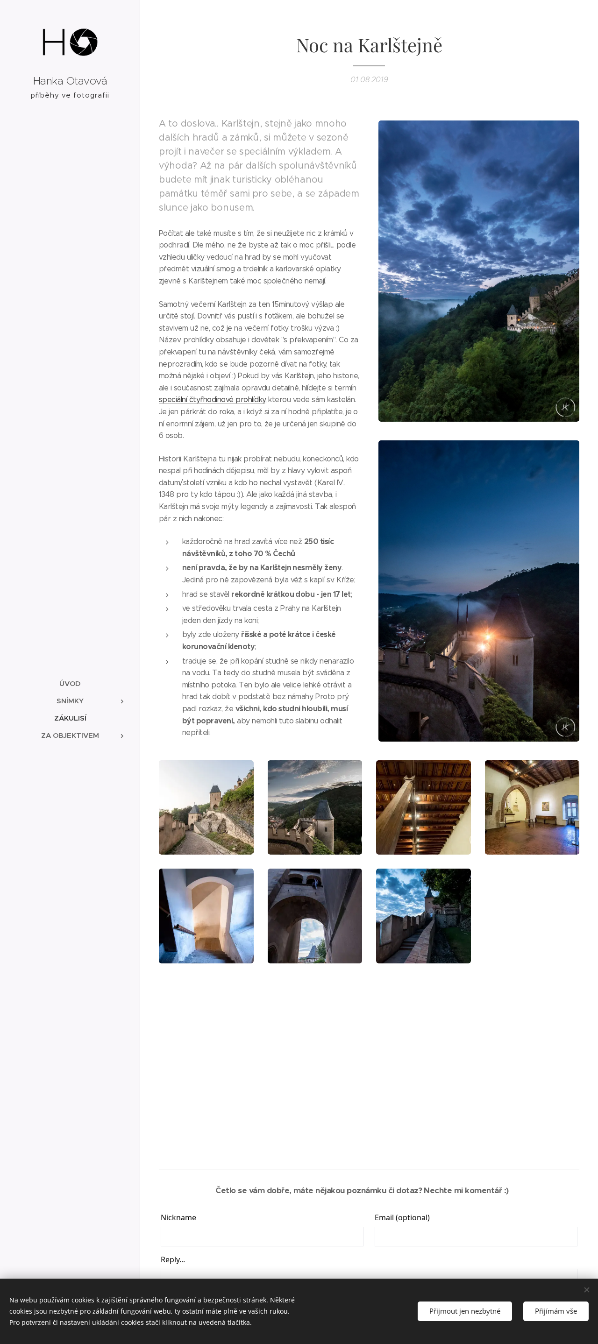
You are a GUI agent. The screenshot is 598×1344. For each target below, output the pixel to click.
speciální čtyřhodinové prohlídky (212, 399)
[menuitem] (70, 683)
